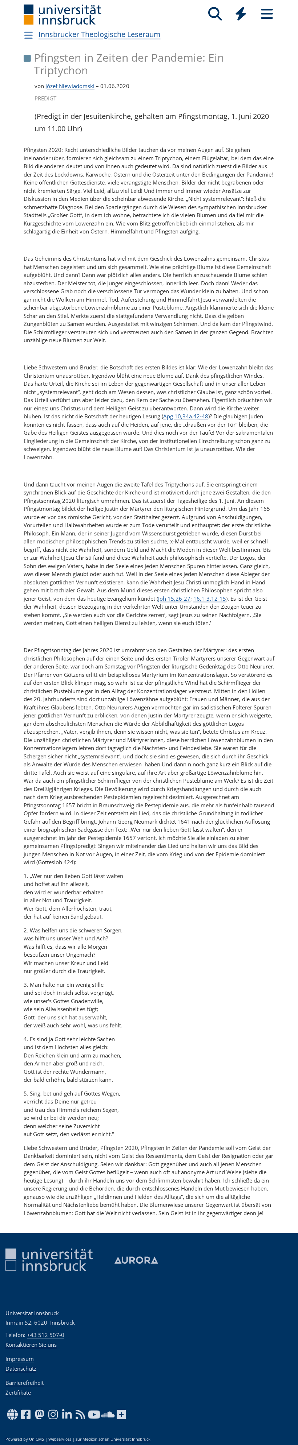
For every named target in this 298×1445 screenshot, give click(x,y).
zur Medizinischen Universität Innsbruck (113, 1439)
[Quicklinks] (241, 13)
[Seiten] (267, 13)
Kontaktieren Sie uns (31, 1344)
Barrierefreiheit (24, 1382)
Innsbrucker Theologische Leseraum (100, 34)
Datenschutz (20, 1368)
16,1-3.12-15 (209, 598)
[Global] (241, 14)
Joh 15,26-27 (174, 598)
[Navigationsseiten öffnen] (28, 35)
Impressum (19, 1358)
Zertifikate (18, 1392)
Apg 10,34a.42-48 (185, 416)
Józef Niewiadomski (69, 86)
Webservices (59, 1439)
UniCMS (36, 1439)
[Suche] (215, 13)
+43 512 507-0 (45, 1334)
